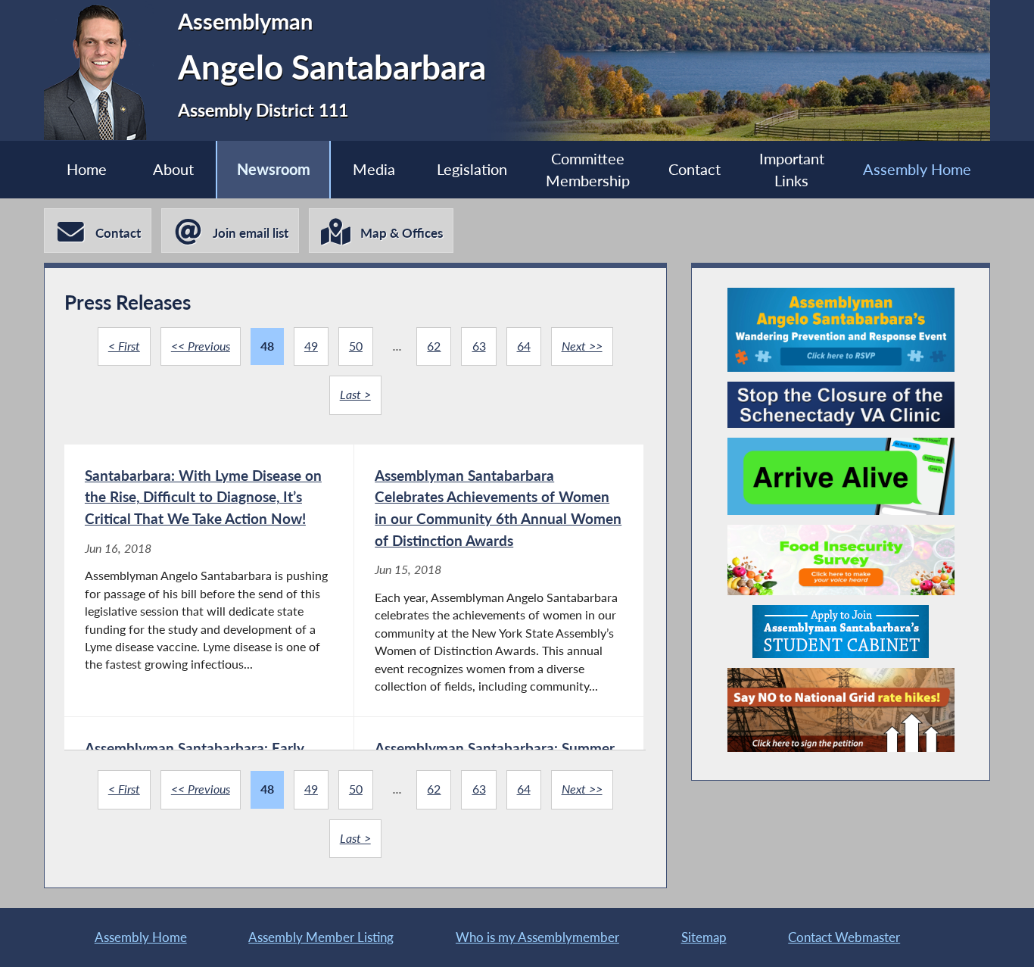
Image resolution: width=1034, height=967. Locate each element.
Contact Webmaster (844, 937)
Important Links (791, 169)
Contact (694, 169)
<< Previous (200, 346)
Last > (355, 394)
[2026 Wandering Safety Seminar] (841, 330)
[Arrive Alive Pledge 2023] (841, 476)
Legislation (472, 169)
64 (524, 346)
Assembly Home (917, 169)
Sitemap (704, 937)
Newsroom (273, 169)
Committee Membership (588, 169)
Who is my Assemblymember (537, 937)
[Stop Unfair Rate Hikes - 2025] (841, 710)
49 (311, 346)
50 (356, 346)
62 (434, 346)
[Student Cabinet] (840, 631)
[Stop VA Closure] (841, 405)
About (173, 169)
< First (124, 346)
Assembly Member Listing (321, 937)
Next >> (582, 346)
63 (479, 346)
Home (87, 169)
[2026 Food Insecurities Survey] (841, 560)
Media (374, 169)
